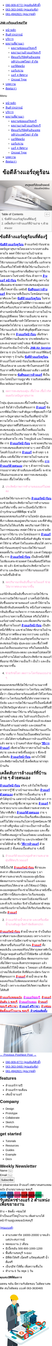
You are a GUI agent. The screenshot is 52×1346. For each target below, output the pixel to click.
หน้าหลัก (11, 30)
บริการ (10, 39)
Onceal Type (19, 79)
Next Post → (28, 1054)
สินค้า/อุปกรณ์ (14, 34)
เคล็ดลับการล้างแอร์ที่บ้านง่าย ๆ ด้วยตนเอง (26, 226)
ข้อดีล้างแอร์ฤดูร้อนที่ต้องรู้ (20, 219)
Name (4, 1170)
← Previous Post (10, 1054)
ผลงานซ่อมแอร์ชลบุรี (24, 48)
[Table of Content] (47, 214)
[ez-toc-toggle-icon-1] (46, 214)
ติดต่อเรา (11, 88)
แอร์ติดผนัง (18, 66)
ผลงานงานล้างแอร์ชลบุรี (26, 52)
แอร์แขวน (17, 70)
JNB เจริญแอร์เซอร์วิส (13, 22)
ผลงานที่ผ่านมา (15, 43)
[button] (26, 96)
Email (4, 1175)
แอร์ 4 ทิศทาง (19, 75)
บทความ (11, 84)
